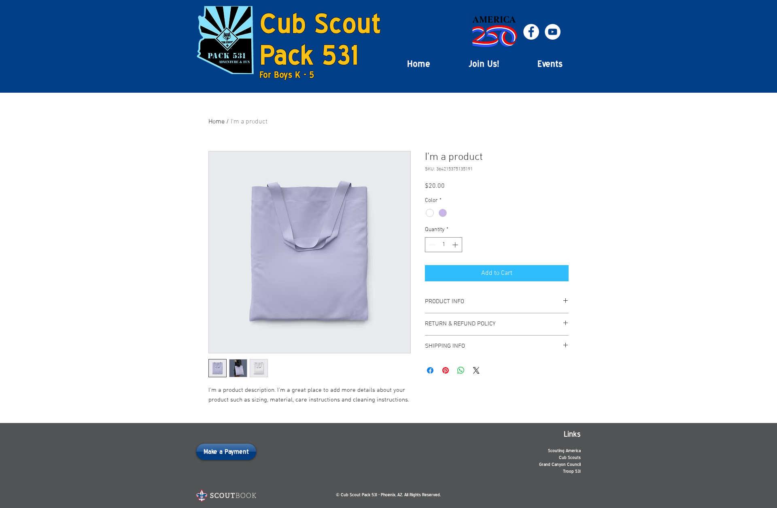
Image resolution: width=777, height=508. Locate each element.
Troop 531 (572, 471)
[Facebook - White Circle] (531, 32)
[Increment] (456, 245)
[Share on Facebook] (430, 370)
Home (216, 122)
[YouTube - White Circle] (552, 32)
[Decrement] (431, 245)
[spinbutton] (443, 245)
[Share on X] (476, 370)
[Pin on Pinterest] (445, 370)
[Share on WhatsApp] (461, 370)
